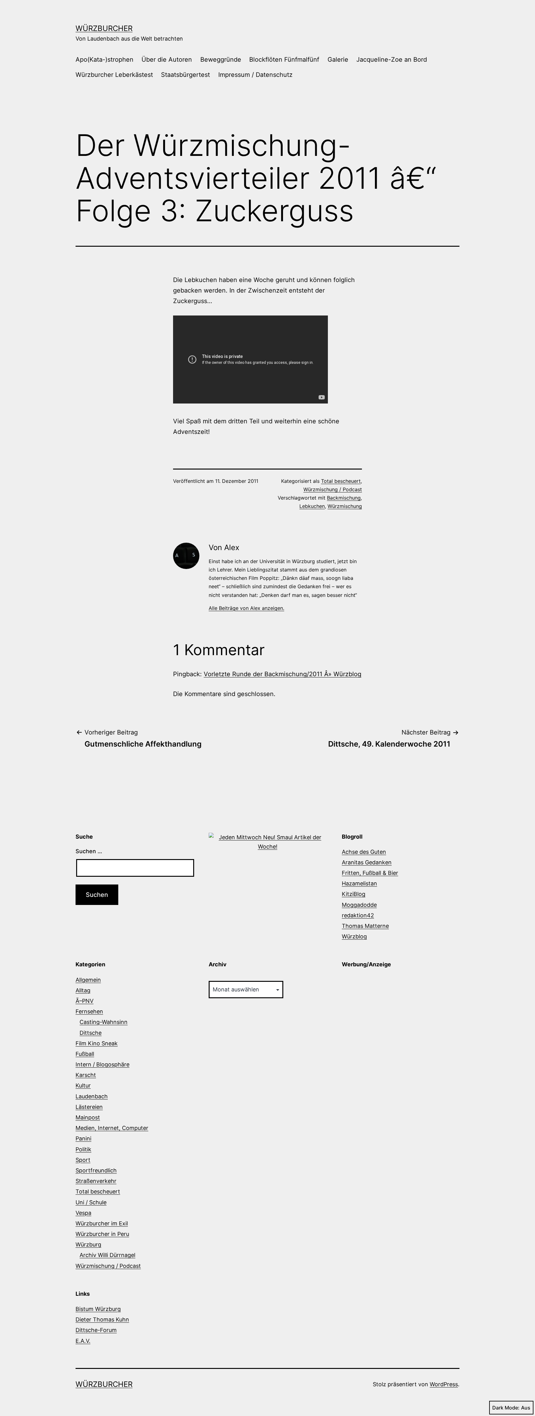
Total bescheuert (341, 481)
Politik (83, 1149)
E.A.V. (83, 1341)
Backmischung (344, 498)
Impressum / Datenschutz (255, 74)
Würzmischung (345, 506)
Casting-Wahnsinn (104, 1022)
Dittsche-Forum (96, 1330)
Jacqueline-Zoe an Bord (391, 59)
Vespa (83, 1213)
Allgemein (88, 980)
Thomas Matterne (365, 926)
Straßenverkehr (96, 1181)
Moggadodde (359, 905)
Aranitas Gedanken (367, 862)
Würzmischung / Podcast (332, 489)
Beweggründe (220, 59)
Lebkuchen (312, 506)
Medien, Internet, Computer (112, 1128)
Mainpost (88, 1117)
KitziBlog (353, 894)
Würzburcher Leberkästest (114, 74)
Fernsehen (89, 1011)
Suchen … (89, 851)
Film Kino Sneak (97, 1043)
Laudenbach (92, 1096)
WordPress (444, 1384)
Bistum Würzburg (98, 1309)
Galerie (338, 59)
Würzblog (354, 936)
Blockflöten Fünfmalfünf (284, 59)
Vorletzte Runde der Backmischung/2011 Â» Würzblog (282, 674)
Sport (83, 1160)
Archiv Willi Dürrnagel (107, 1255)
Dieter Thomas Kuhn (102, 1319)
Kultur (83, 1085)
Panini (83, 1138)
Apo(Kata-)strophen (104, 59)
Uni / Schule (91, 1202)
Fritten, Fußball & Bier (370, 873)
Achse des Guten (364, 852)
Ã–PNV (85, 1001)
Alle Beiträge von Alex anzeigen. (246, 608)
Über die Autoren (166, 59)
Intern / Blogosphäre (102, 1064)
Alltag (83, 990)
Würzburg (88, 1244)
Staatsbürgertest (185, 74)
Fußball (85, 1054)
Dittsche (91, 1033)
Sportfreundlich (96, 1170)
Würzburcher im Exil (102, 1223)
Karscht (86, 1075)
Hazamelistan (359, 883)
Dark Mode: (506, 1408)
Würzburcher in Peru (102, 1234)
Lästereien (89, 1107)
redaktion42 (358, 915)
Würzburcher (104, 28)
